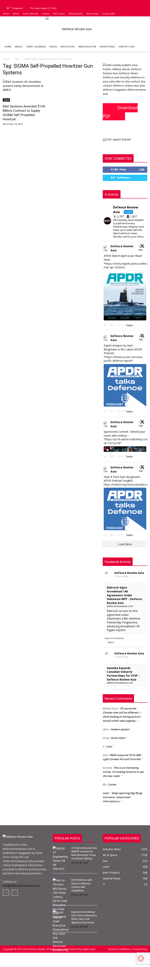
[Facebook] (6, 2)
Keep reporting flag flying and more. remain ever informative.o (122, 795)
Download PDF (120, 112)
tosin (106, 790)
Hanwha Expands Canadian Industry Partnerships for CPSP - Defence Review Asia (123, 673)
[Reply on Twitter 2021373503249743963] (106, 456)
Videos (45, 13)
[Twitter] (12, 2)
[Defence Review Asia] (75, 29)
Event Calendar (31, 13)
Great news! (118, 735)
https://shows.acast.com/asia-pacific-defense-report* (123, 359)
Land (6, 99)
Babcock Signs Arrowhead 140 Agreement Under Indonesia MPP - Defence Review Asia (124, 595)
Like (142, 169)
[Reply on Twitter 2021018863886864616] (106, 535)
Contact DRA (108, 13)
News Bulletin (76, 13)
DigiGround (88, 949)
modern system (120, 727)
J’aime (112, 782)
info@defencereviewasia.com (21, 885)
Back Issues (59, 13)
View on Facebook (114, 638)
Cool (109, 744)
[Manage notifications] (141, 958)
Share (111, 642)
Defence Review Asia (122, 248)
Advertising (92, 13)
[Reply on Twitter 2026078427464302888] (106, 411)
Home (6, 13)
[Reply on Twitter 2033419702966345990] (106, 325)
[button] (142, 47)
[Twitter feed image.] (125, 295)
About (16, 13)
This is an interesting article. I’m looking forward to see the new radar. (123, 769)
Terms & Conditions (119, 949)
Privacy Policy (139, 949)
